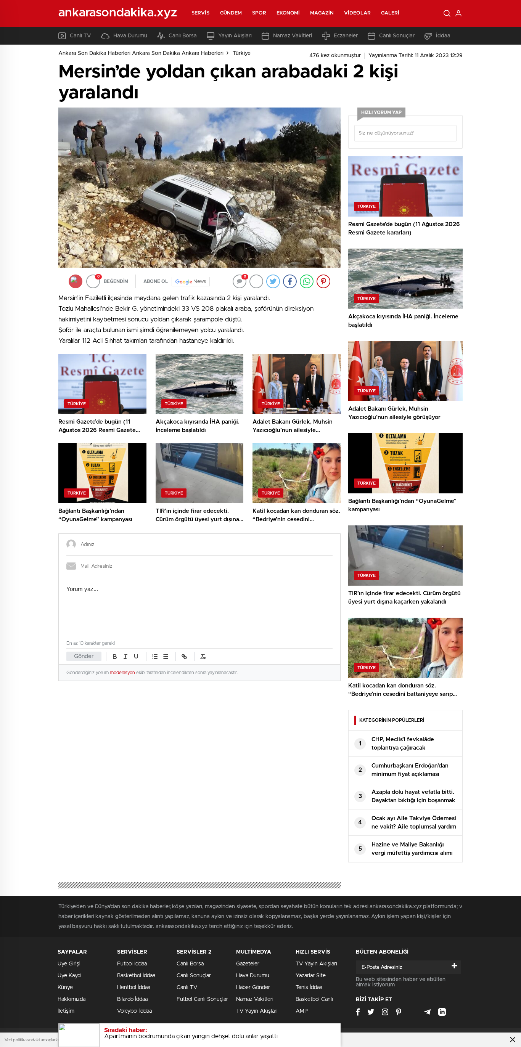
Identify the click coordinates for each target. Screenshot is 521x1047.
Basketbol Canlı (314, 999)
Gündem (231, 13)
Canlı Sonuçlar (397, 36)
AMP (302, 1011)
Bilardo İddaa (132, 999)
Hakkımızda (71, 999)
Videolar (357, 13)
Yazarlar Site (311, 975)
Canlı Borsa (183, 36)
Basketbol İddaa (136, 975)
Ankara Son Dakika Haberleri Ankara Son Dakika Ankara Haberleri (141, 53)
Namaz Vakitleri (292, 36)
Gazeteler (247, 964)
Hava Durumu (130, 36)
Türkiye (242, 53)
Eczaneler (346, 36)
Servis (200, 13)
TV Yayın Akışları (257, 1011)
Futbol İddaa (132, 964)
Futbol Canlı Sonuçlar (202, 999)
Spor (259, 13)
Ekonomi (288, 13)
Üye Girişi (69, 964)
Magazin (322, 13)
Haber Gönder (253, 987)
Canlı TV (80, 36)
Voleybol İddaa (134, 1011)
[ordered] (155, 656)
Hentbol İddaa (133, 987)
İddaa (443, 36)
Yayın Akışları (235, 36)
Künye (65, 987)
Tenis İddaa (309, 987)
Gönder (84, 656)
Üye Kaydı (70, 975)
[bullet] (165, 656)
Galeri (390, 13)
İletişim (66, 1011)
